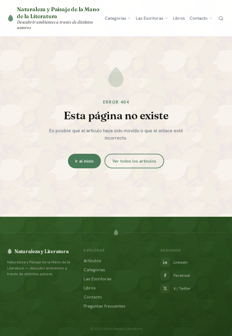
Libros (179, 18)
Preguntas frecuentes (104, 306)
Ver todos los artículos (134, 161)
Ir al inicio (84, 161)
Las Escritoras (149, 18)
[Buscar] (221, 18)
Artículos (92, 260)
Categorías (115, 18)
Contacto (199, 18)
